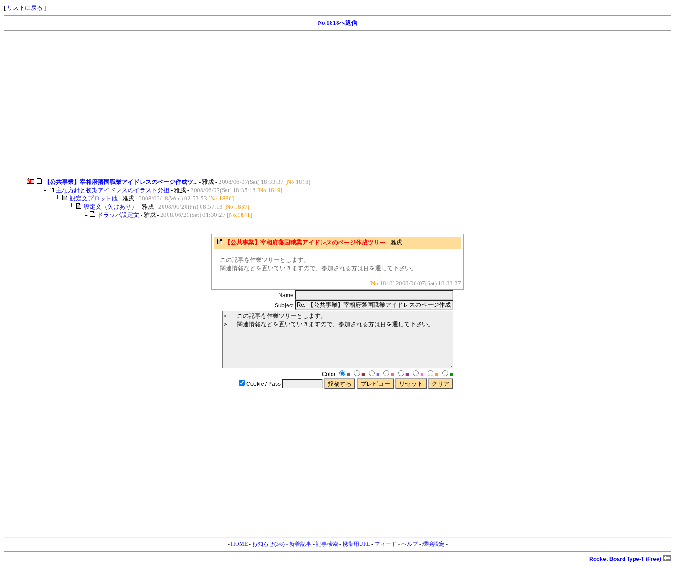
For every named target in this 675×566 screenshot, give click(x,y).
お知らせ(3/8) (268, 544)
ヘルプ (409, 544)
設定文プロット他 (94, 198)
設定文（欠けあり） (110, 206)
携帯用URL (356, 544)
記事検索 (327, 544)
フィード (386, 544)
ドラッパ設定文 (118, 214)
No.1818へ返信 (337, 22)
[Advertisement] (279, 104)
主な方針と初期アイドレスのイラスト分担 (112, 190)
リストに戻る (25, 7)
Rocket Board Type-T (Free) (626, 559)
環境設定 (433, 544)
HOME (239, 544)
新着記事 (300, 544)
